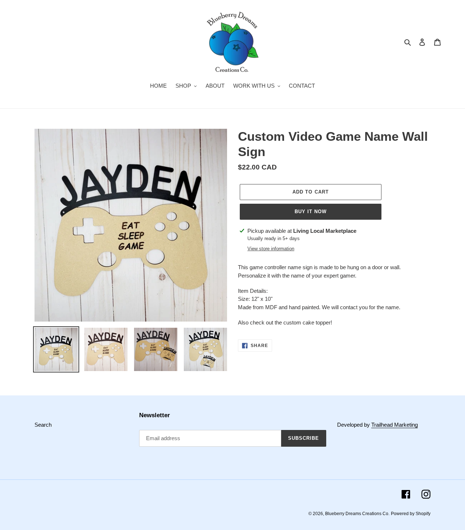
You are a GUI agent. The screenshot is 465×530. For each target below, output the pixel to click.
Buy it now (311, 211)
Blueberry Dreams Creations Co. (357, 513)
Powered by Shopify (410, 513)
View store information (270, 248)
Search (43, 425)
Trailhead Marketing (394, 425)
